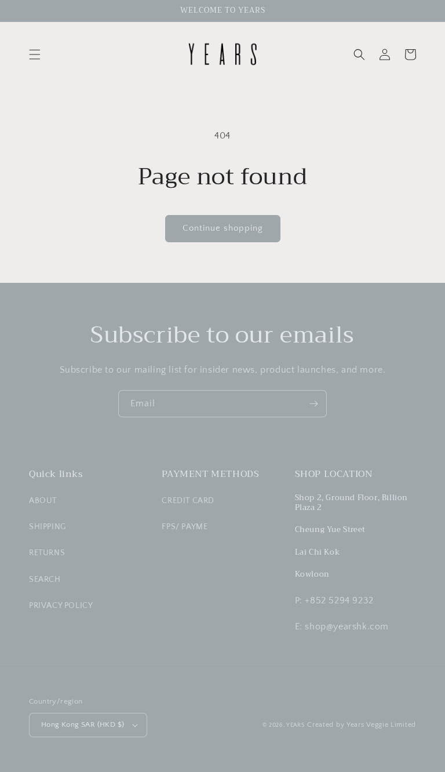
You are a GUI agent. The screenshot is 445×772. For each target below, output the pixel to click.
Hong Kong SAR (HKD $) (82, 724)
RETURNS (47, 553)
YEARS (295, 725)
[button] (35, 54)
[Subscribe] (313, 403)
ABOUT (43, 500)
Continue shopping (223, 228)
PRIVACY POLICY (61, 605)
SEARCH (45, 579)
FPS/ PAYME (184, 526)
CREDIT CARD (188, 500)
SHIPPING (47, 526)
